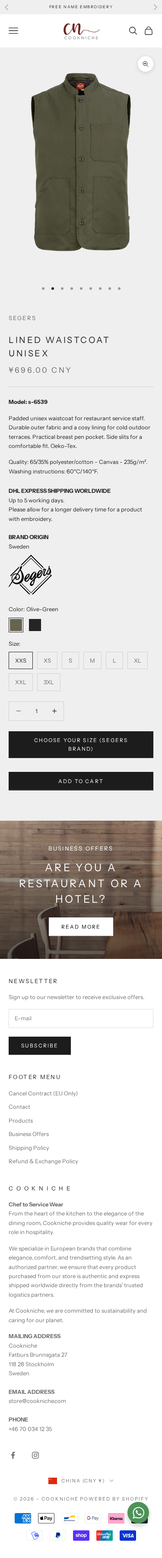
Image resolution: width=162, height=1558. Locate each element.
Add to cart (81, 781)
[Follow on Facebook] (13, 1455)
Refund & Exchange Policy (43, 1161)
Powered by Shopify (114, 1499)
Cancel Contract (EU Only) (43, 1093)
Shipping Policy (29, 1147)
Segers (22, 317)
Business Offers (29, 1133)
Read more (81, 926)
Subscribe (39, 1045)
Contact (19, 1106)
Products (21, 1120)
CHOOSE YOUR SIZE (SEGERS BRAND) (81, 744)
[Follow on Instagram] (35, 1455)
